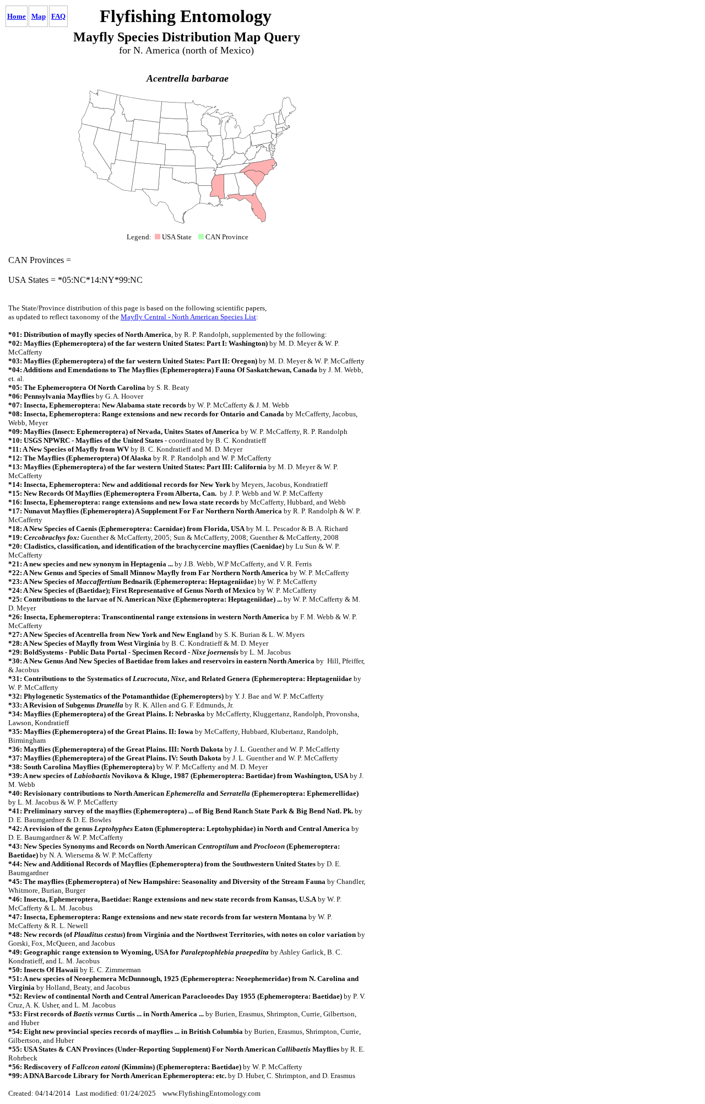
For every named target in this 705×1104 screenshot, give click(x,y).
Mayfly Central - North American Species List (188, 317)
